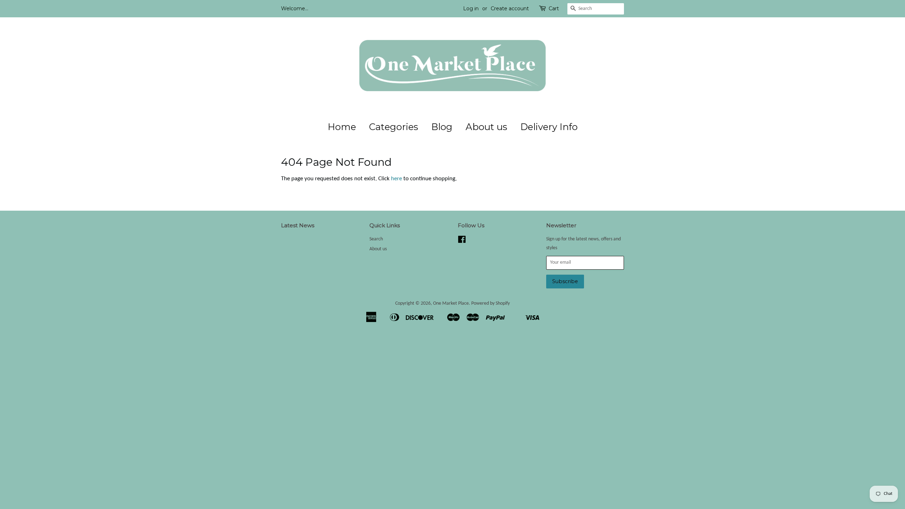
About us (486, 127)
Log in (471, 8)
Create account (510, 8)
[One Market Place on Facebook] (462, 241)
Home (342, 127)
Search (376, 239)
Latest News (297, 225)
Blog (441, 127)
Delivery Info (549, 127)
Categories (393, 127)
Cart (554, 8)
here (396, 179)
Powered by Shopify (490, 303)
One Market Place (451, 303)
